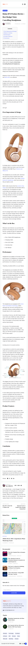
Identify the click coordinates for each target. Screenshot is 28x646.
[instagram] (18, 485)
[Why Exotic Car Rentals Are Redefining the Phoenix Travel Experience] (5, 568)
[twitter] (9, 478)
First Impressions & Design (10, 31)
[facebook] (7, 478)
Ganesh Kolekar (12, 555)
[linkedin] (13, 478)
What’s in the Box (7, 33)
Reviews (5, 10)
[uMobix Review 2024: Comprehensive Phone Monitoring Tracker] (14, 526)
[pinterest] (11, 478)
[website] (21, 485)
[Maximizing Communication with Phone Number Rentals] (5, 620)
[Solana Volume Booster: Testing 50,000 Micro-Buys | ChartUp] (5, 574)
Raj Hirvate (8, 23)
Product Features (7, 36)
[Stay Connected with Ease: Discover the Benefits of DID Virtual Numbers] (5, 627)
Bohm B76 (7, 77)
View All (24, 549)
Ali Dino (10, 563)
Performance (6, 34)
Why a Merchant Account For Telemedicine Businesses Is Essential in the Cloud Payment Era (16, 560)
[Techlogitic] (5, 4)
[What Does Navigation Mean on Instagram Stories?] (5, 553)
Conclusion (6, 38)
